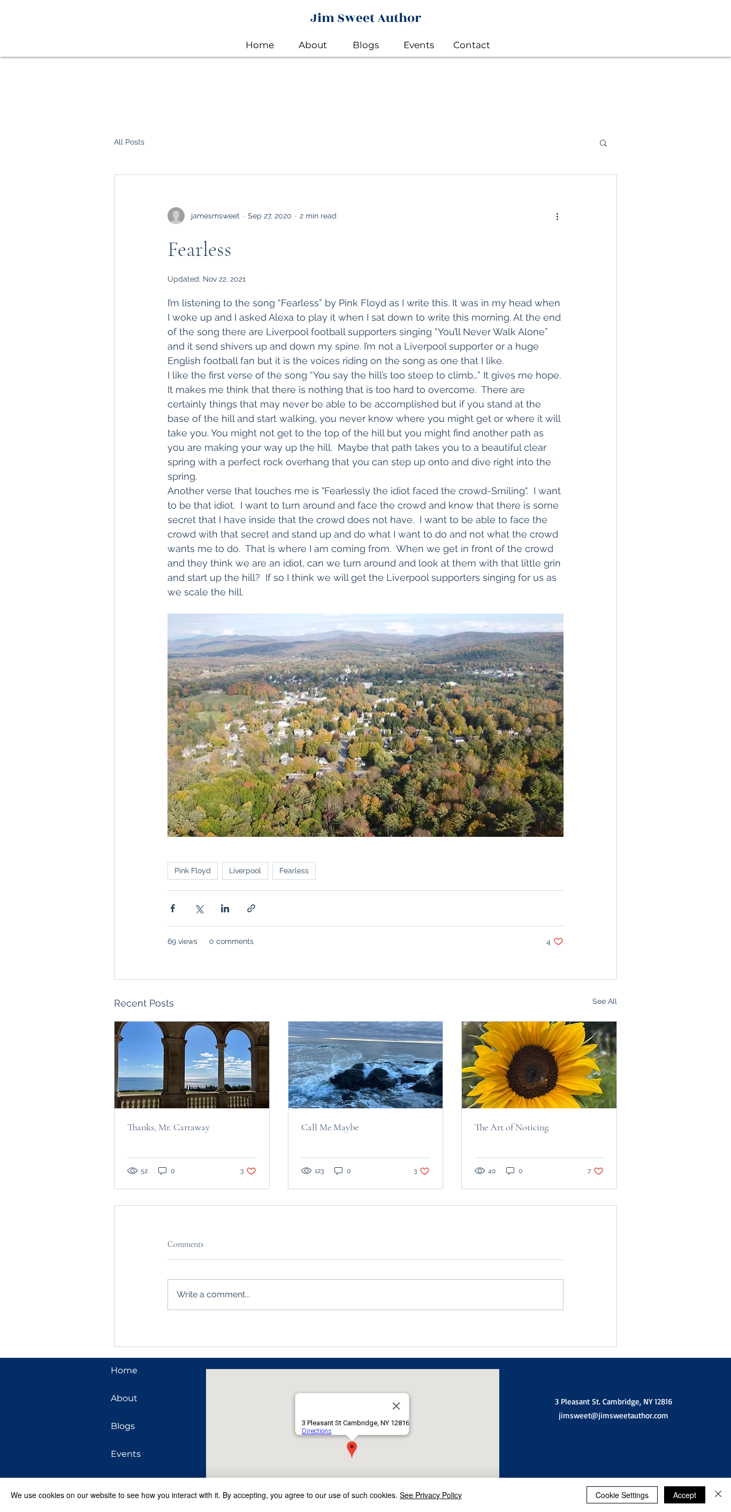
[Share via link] (251, 908)
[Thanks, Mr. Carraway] (192, 1065)
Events (126, 1454)
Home (124, 1370)
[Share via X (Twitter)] (199, 908)
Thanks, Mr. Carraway (168, 1127)
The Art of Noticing (512, 1127)
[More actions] (557, 215)
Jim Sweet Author (365, 18)
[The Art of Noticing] (539, 1065)
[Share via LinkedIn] (225, 908)
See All (604, 1001)
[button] (603, 142)
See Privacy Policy (431, 1495)
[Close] (718, 1494)
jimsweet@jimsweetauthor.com (613, 1415)
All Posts (129, 142)
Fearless (294, 870)
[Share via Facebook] (172, 908)
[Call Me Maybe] (365, 1065)
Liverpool (245, 870)
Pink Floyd (192, 870)
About (124, 1398)
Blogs (123, 1426)
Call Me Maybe (330, 1127)
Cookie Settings (622, 1495)
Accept (684, 1495)
